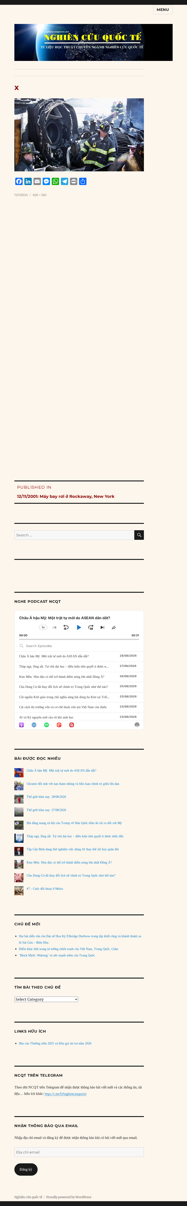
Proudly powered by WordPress (68, 1197)
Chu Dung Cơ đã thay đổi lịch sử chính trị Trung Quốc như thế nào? (63, 687)
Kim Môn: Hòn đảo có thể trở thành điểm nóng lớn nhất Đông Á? (61, 677)
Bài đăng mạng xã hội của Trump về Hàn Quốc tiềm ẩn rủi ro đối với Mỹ (74, 823)
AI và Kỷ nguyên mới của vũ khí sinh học (46, 717)
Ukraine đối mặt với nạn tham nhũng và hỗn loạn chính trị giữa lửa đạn (73, 784)
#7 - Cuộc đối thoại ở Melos (45, 888)
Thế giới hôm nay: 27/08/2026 (46, 810)
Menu (163, 10)
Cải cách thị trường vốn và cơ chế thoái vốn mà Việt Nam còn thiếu (62, 707)
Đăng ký (26, 1169)
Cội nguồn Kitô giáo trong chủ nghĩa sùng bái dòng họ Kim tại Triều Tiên (67, 697)
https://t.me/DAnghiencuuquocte (65, 1094)
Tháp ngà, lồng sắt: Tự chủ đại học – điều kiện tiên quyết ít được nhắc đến (67, 666)
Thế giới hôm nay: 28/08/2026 (46, 797)
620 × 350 (40, 195)
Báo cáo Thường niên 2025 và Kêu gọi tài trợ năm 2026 (55, 1043)
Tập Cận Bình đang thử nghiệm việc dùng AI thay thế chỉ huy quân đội (73, 849)
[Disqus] (93, 280)
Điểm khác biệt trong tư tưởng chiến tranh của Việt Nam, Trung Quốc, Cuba (68, 949)
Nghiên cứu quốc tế (28, 1197)
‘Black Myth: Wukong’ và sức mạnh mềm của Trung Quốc (57, 955)
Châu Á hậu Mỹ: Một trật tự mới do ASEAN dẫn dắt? (54, 656)
